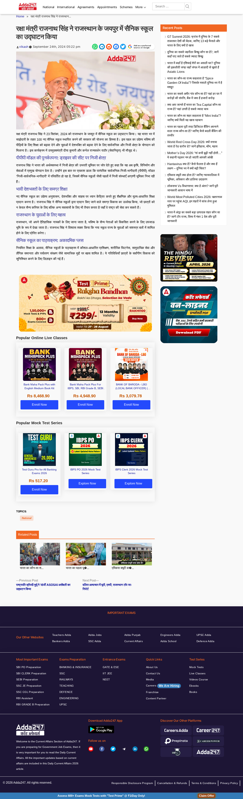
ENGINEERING (69, 698)
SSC (62, 673)
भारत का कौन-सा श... (31, 568)
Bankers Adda (61, 641)
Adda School (168, 641)
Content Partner (156, 698)
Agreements (85, 7)
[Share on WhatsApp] (95, 46)
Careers (162, 685)
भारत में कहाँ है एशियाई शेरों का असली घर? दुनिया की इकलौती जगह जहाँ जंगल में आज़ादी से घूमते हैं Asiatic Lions (193, 67)
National (48, 7)
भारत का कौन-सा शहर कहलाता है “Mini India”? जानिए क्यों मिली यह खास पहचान (194, 118)
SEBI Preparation (27, 679)
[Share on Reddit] (109, 46)
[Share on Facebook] (116, 46)
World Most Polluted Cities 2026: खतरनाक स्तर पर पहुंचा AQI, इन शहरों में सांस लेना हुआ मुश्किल (194, 201)
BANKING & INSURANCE (75, 667)
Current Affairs (133, 641)
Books (193, 691)
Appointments (107, 7)
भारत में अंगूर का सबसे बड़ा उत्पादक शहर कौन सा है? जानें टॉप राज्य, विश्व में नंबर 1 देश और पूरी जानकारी (193, 217)
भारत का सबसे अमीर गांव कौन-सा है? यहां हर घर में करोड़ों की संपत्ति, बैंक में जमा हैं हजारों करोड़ (194, 96)
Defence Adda (205, 641)
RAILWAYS (66, 679)
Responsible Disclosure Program (132, 783)
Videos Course (198, 679)
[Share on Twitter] (123, 46)
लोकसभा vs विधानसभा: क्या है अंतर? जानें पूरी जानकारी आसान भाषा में (192, 188)
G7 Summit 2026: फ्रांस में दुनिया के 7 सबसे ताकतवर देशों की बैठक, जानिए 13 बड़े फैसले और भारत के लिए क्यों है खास (193, 41)
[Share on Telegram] (102, 46)
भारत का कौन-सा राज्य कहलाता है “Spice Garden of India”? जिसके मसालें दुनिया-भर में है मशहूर (194, 83)
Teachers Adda (61, 634)
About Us (152, 667)
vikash (23, 47)
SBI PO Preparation (28, 667)
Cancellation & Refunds (172, 783)
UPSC (63, 704)
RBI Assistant (24, 698)
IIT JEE (107, 673)
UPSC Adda (203, 634)
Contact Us (153, 673)
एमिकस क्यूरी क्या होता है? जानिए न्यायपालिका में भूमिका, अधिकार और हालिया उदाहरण (193, 177)
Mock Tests (196, 667)
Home (20, 16)
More (139, 7)
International (66, 7)
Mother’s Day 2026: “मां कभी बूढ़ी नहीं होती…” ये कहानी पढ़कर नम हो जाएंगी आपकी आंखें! (194, 155)
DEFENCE (66, 691)
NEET (106, 679)
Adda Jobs (95, 634)
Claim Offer (206, 795)
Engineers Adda (170, 634)
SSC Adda (94, 641)
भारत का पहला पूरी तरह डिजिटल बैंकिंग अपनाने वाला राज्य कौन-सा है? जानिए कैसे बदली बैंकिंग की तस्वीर (194, 131)
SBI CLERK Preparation (31, 673)
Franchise (152, 692)
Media (150, 679)
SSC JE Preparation (29, 685)
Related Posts (27, 534)
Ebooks (194, 685)
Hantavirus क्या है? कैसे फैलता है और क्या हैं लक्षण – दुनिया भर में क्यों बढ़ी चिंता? (192, 166)
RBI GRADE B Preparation (33, 704)
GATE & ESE (111, 667)
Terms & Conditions (203, 783)
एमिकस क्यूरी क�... (123, 568)
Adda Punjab (132, 634)
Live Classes (197, 673)
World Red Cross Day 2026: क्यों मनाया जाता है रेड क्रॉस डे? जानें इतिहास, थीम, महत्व (192, 144)
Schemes (126, 7)
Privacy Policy (229, 783)
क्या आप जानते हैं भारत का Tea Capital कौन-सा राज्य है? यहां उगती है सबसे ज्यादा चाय (194, 107)
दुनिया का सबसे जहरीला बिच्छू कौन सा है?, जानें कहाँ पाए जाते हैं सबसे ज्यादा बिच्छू (193, 54)
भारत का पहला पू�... (77, 568)
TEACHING (66, 685)
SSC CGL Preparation (30, 691)
